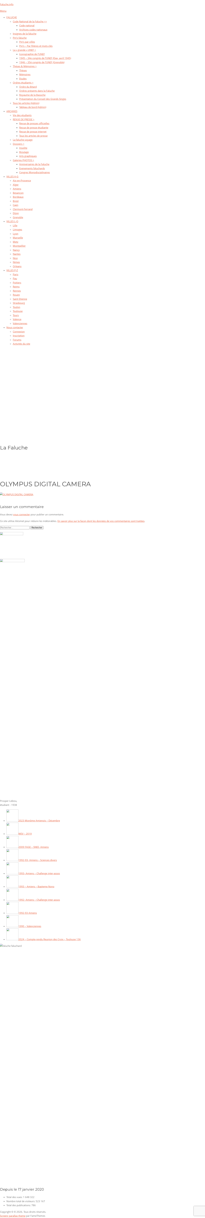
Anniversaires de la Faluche (34, 164)
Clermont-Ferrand (23, 209)
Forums (17, 339)
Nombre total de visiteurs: (21, 1201)
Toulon (16, 307)
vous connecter (21, 514)
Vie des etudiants (22, 115)
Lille (15, 225)
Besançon (18, 192)
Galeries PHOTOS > (23, 160)
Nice (15, 258)
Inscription (19, 335)
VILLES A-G (12, 176)
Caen (15, 205)
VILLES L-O (12, 221)
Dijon (16, 213)
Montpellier (19, 245)
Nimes (16, 262)
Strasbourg (19, 302)
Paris (15, 274)
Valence (17, 319)
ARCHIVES (11, 111)
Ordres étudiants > (23, 82)
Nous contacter (14, 327)
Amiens (17, 188)
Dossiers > (18, 143)
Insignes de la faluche (24, 33)
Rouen (16, 294)
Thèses (23, 70)
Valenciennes (20, 323)
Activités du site (21, 343)
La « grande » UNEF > (24, 50)
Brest (16, 201)
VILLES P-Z (12, 270)
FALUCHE (11, 17)
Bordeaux (18, 196)
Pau (15, 278)
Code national (26, 25)
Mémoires (24, 74)
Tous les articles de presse (33, 135)
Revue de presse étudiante (33, 127)
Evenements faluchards (32, 168)
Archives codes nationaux (33, 29)
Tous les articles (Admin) (26, 103)
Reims (16, 286)
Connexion (19, 331)
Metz (15, 241)
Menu (3, 10)
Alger (16, 184)
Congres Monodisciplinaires (34, 172)
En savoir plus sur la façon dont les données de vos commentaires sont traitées (100, 521)
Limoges (17, 229)
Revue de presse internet (32, 131)
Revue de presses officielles (34, 123)
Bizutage (24, 152)
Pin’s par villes (27, 41)
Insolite (23, 147)
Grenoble (18, 217)
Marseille (18, 237)
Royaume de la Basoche (32, 94)
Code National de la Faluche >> (30, 21)
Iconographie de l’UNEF (32, 54)
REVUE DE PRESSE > (23, 119)
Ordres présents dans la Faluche (37, 90)
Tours (16, 315)
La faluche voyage (23, 139)
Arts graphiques (28, 156)
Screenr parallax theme (12, 1215)
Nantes (16, 254)
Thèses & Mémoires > (25, 66)
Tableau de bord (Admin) (32, 107)
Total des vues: (14, 1197)
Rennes (17, 290)
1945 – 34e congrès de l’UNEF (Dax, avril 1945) (45, 58)
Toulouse (18, 311)
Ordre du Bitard (28, 86)
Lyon (15, 233)
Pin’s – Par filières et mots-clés (36, 46)
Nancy (16, 250)
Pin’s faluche (20, 37)
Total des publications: (18, 1205)
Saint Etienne (20, 298)
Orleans (17, 266)
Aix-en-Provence (22, 180)
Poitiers (17, 282)
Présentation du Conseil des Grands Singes (42, 98)
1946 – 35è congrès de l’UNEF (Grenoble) (41, 62)
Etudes (23, 78)
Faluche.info (6, 4)
